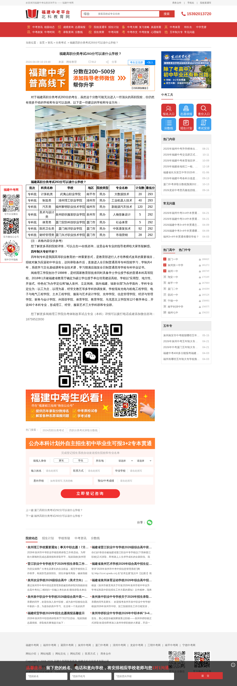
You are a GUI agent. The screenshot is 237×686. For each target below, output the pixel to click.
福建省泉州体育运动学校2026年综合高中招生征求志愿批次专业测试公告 (122, 580)
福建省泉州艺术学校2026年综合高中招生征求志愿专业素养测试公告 (122, 563)
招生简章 (99, 32)
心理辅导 (156, 32)
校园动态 (49, 27)
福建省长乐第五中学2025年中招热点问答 (181, 172)
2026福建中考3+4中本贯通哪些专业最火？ (181, 230)
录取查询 (68, 32)
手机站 (190, 2)
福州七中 (173, 312)
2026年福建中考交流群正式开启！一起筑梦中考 (181, 154)
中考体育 (175, 27)
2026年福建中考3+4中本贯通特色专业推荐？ (181, 218)
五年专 (167, 325)
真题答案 (156, 27)
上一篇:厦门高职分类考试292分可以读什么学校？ (54, 510)
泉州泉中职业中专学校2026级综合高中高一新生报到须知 (58, 596)
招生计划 (113, 27)
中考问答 (113, 32)
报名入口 (169, 114)
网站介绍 (31, 653)
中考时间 (49, 32)
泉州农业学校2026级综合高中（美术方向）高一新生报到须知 (58, 580)
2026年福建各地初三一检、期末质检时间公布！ (181, 166)
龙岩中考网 (136, 645)
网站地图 (46, 653)
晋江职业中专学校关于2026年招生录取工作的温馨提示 (58, 563)
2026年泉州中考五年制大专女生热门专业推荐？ (181, 341)
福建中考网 (32, 645)
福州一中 (173, 271)
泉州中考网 (84, 645)
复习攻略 (144, 27)
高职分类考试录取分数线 (83, 430)
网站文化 (60, 653)
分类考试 (61, 42)
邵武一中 (173, 294)
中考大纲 (132, 27)
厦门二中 (173, 288)
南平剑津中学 (175, 306)
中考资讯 (37, 27)
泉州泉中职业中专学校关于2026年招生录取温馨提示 (122, 596)
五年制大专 (176, 32)
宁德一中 (173, 300)
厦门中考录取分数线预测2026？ (181, 184)
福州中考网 (49, 645)
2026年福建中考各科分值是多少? (181, 178)
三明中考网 (154, 645)
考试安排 (204, 128)
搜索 (167, 13)
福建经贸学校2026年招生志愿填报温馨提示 (56, 613)
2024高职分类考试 (53, 430)
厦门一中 (173, 259)
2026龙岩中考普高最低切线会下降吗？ (181, 190)
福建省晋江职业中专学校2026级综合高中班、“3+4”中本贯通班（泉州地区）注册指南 (122, 547)
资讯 (50, 42)
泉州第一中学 (175, 265)
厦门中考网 (101, 645)
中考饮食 (144, 32)
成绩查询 (68, 27)
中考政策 (37, 32)
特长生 (188, 27)
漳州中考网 (119, 645)
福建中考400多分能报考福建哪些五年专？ (181, 353)
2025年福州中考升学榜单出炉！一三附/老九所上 (181, 148)
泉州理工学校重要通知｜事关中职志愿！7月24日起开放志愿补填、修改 (58, 547)
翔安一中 (173, 277)
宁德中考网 (188, 645)
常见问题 (189, 32)
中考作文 (132, 32)
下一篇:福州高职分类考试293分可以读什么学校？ (54, 515)
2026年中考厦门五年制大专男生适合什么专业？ (181, 347)
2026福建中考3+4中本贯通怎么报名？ (181, 224)
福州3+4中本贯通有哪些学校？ (181, 236)
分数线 (79, 32)
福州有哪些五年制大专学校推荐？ (181, 359)
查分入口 (204, 114)
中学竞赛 (201, 27)
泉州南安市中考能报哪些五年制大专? (181, 335)
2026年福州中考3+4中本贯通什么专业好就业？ (181, 212)
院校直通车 (205, 2)
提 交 (205, 675)
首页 (42, 42)
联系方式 (90, 653)
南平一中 (173, 282)
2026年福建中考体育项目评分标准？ (181, 160)
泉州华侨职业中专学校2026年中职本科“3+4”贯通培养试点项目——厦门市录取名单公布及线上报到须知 (122, 613)
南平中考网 (171, 645)
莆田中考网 (67, 645)
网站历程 (75, 653)
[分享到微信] (149, 522)
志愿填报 (80, 27)
